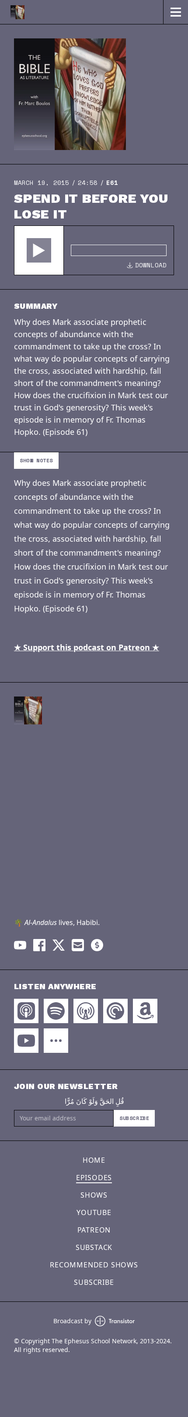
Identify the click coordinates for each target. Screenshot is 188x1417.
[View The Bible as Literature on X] (58, 945)
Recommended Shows (94, 1265)
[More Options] (56, 1040)
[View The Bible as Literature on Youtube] (20, 945)
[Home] (81, 12)
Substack (94, 1247)
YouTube (94, 1212)
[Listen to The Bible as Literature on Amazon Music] (145, 1011)
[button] (39, 250)
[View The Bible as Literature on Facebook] (39, 945)
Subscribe (134, 1118)
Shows (94, 1195)
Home (94, 1160)
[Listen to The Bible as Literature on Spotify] (56, 1011)
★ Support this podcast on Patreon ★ (86, 647)
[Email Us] (78, 945)
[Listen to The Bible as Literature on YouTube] (26, 1040)
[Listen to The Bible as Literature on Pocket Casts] (115, 1011)
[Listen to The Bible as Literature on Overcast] (85, 1011)
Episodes (94, 1177)
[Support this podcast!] (97, 945)
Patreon (94, 1230)
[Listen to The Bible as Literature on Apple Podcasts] (26, 1011)
